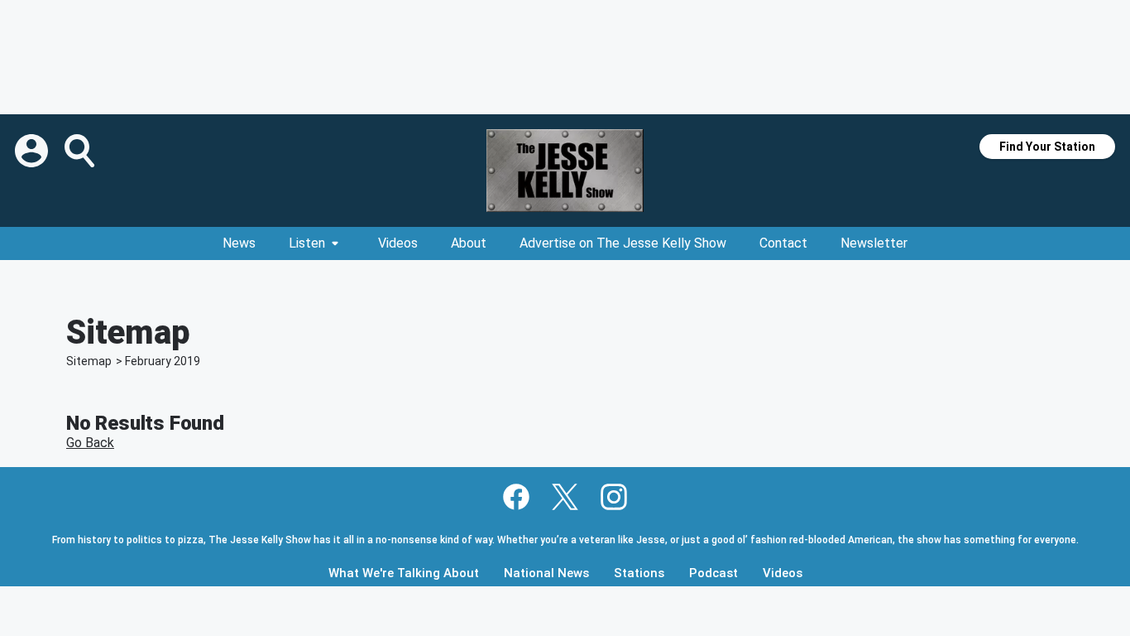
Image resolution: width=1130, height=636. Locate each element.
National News (546, 573)
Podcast (713, 573)
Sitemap (89, 361)
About (468, 243)
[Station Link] (565, 170)
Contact (783, 243)
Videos (398, 243)
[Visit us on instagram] (613, 496)
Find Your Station (1047, 146)
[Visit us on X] (565, 496)
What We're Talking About (403, 573)
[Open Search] (81, 150)
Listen (307, 243)
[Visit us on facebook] (516, 496)
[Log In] (33, 150)
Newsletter (873, 243)
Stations (639, 573)
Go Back (90, 442)
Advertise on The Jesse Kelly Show (623, 243)
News (239, 243)
